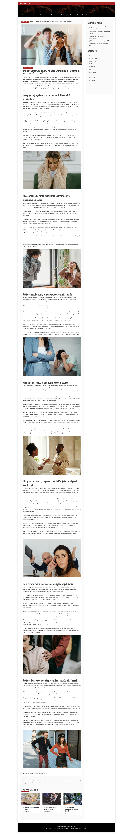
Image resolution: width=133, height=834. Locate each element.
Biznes (35, 15)
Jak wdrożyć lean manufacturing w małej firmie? (71, 809)
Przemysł (80, 15)
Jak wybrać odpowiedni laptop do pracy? (50, 808)
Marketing (64, 15)
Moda (91, 69)
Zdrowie (91, 89)
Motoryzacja (92, 72)
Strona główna (25, 15)
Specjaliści (44, 773)
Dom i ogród (54, 15)
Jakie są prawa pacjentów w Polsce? (69, 780)
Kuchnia (91, 64)
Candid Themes (83, 828)
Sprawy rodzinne (90, 15)
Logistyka (31, 773)
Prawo (72, 15)
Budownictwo (44, 15)
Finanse (27, 773)
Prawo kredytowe (38, 773)
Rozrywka (92, 80)
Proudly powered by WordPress (54, 828)
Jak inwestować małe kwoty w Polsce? (31, 808)
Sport (90, 83)
